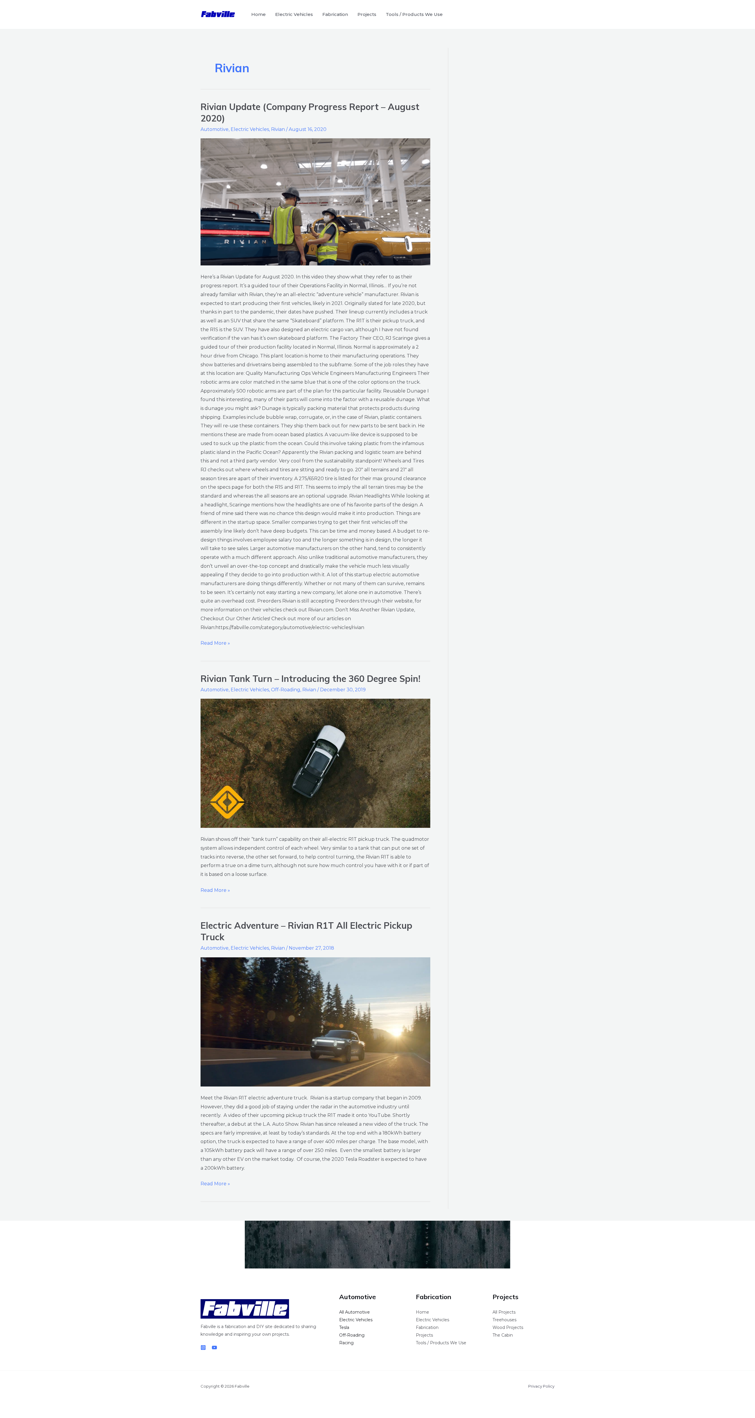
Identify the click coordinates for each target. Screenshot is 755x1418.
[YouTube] (214, 1347)
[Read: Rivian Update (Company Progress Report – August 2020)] (315, 201)
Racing (346, 1342)
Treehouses (504, 1319)
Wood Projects (508, 1327)
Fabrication (335, 14)
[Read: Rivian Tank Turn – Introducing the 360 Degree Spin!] (315, 763)
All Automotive (354, 1312)
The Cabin (503, 1335)
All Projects (504, 1312)
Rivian (278, 129)
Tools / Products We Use (414, 14)
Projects (366, 14)
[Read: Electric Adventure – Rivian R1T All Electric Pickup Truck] (315, 1022)
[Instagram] (203, 1347)
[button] (546, 14)
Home (258, 14)
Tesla (344, 1327)
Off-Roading (285, 689)
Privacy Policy (541, 1386)
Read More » (215, 642)
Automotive (215, 129)
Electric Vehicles (294, 14)
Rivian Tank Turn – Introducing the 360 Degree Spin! (310, 678)
